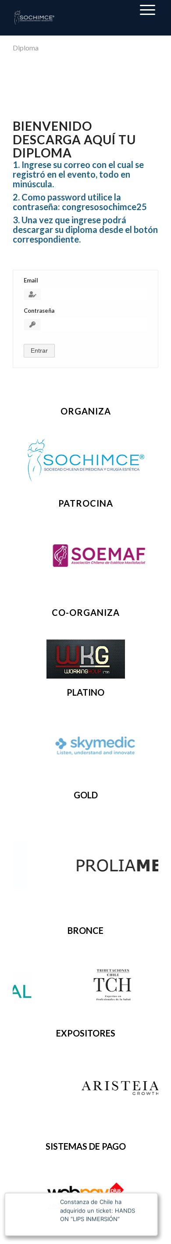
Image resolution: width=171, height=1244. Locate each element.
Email (31, 280)
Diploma (26, 47)
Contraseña (39, 310)
